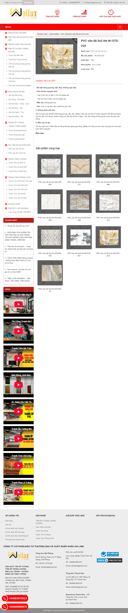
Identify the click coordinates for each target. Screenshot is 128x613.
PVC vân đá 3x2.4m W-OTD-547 (50, 183)
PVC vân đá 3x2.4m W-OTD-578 (50, 254)
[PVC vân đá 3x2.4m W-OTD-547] (50, 166)
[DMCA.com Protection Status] (109, 560)
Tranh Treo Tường (17, 159)
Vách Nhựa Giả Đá (16, 92)
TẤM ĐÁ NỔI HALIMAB (17, 33)
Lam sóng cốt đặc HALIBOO (19, 212)
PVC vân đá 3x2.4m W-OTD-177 (79, 183)
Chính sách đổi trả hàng (14, 532)
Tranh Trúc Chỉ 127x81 (17, 198)
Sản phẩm (54, 34)
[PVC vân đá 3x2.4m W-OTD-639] (50, 201)
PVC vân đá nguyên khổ (19, 145)
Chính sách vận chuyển (14, 528)
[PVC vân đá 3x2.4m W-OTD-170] (108, 201)
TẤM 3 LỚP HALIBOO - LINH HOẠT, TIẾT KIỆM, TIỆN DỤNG (17, 279)
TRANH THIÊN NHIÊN (17, 126)
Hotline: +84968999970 (71, 2)
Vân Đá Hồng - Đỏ (15, 116)
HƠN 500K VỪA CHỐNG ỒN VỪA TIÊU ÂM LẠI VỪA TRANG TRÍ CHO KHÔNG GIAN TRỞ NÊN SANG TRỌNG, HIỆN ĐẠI (18, 236)
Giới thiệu (9, 521)
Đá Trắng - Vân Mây (16, 99)
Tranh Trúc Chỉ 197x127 (18, 189)
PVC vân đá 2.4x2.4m (17, 153)
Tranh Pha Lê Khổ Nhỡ (17, 167)
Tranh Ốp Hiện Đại (15, 55)
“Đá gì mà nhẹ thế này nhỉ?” (18, 226)
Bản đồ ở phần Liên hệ (115, 2)
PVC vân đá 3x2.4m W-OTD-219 (74, 34)
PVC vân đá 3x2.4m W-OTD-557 (79, 254)
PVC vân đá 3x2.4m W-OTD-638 (79, 219)
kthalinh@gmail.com (93, 2)
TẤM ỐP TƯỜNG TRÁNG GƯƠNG (18, 50)
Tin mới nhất (11, 220)
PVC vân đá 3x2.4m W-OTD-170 (108, 219)
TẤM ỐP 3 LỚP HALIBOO (18, 208)
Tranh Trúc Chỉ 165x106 (18, 185)
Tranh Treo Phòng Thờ (19, 177)
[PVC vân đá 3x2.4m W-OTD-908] (108, 166)
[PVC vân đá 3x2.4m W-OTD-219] (108, 237)
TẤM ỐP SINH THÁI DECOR (19, 44)
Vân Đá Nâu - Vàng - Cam (18, 104)
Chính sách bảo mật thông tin (17, 536)
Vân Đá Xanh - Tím (16, 112)
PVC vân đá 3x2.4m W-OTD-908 (108, 183)
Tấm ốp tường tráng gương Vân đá (19, 65)
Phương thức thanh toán (15, 540)
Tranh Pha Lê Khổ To (16, 163)
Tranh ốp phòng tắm (16, 139)
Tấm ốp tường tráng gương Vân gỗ (19, 72)
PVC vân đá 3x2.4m (16, 149)
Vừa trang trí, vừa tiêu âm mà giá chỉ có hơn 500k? (18, 270)
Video (7, 289)
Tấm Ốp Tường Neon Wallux (19, 85)
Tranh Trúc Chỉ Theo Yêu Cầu (20, 181)
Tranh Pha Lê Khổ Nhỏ (17, 171)
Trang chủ (42, 34)
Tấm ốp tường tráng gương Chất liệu (19, 79)
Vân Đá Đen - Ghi (15, 108)
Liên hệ (8, 525)
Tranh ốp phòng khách (17, 130)
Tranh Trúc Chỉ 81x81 (17, 194)
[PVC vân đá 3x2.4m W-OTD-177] (79, 166)
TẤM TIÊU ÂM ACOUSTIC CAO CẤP (20, 38)
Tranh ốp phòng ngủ (16, 135)
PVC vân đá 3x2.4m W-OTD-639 (50, 219)
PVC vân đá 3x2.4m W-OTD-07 (50, 290)
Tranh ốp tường (16, 123)
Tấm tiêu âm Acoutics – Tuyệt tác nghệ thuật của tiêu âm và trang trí (19, 248)
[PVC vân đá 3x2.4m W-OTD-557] (79, 237)
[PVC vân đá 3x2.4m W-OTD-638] (79, 201)
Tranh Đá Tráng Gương (17, 59)
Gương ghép (14, 204)
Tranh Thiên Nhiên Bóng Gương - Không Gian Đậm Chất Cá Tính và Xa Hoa (19, 260)
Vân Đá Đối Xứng (15, 95)
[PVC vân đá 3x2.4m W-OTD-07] (50, 273)
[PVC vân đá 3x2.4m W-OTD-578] (50, 237)
